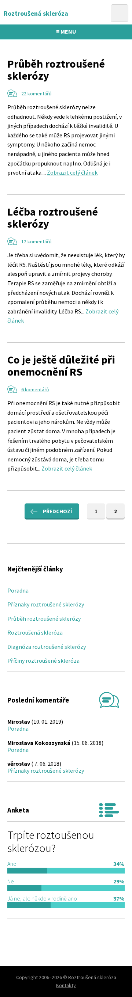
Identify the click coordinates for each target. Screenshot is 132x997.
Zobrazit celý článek (72, 172)
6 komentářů (35, 389)
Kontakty (66, 985)
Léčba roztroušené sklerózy (52, 218)
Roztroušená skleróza (35, 632)
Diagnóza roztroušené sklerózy (46, 646)
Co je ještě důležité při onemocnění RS (61, 365)
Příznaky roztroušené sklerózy (45, 604)
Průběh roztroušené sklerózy (56, 70)
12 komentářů (36, 241)
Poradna (18, 590)
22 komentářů (36, 93)
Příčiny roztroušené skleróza (43, 660)
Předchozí (57, 511)
